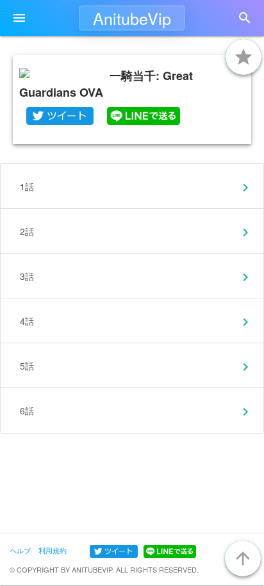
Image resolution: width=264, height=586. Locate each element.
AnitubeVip (132, 17)
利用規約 (52, 550)
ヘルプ (20, 550)
